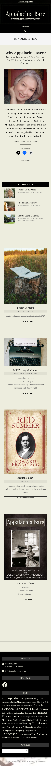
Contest (8, 705)
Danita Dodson (15, 706)
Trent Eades (6, 738)
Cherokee (40, 702)
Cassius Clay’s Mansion (28, 216)
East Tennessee (27, 713)
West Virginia (31, 738)
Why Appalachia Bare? (25, 53)
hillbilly (4, 723)
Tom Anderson (39, 734)
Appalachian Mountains (16, 702)
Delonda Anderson (15, 709)
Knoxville (37, 723)
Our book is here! (25, 583)
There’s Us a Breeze (26, 190)
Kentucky (26, 723)
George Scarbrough (31, 717)
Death (30, 705)
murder (4, 727)
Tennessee (9, 734)
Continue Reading (25, 142)
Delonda (38, 705)
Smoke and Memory (27, 203)
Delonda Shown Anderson (11, 713)
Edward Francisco (13, 716)
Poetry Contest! (25, 307)
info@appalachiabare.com (15, 671)
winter (39, 738)
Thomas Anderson (24, 734)
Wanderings (21, 220)
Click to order (25, 599)
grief (40, 720)
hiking (45, 720)
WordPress (42, 761)
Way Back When (30, 220)
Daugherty (24, 706)
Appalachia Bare (29, 699)
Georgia (40, 717)
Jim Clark (17, 723)
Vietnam (14, 738)
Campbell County (31, 702)
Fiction (38, 205)
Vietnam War (21, 738)
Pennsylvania (14, 730)
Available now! (25, 478)
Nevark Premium (22, 761)
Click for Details (25, 321)
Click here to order (25, 498)
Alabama (4, 699)
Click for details (25, 393)
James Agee (10, 723)
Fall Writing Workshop (25, 370)
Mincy (45, 723)
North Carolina (14, 727)
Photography (39, 218)
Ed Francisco (40, 712)
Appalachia (15, 698)
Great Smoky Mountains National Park (23, 720)
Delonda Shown (39, 709)
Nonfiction (28, 60)
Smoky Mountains (30, 730)
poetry (21, 730)
